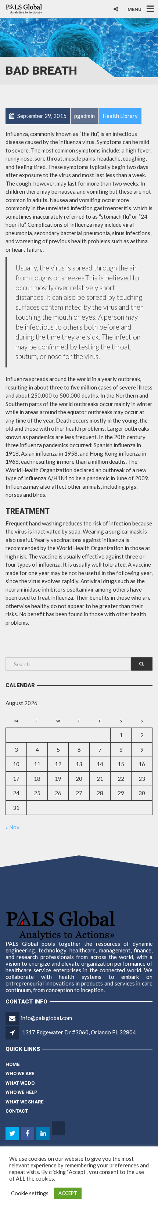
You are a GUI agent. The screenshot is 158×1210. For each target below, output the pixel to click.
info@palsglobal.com (46, 1018)
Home (12, 1064)
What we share (24, 1102)
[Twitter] (13, 1133)
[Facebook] (28, 1133)
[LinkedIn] (43, 1133)
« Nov (12, 827)
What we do (20, 1083)
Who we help (21, 1092)
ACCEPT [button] (67, 1193)
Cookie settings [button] (30, 1193)
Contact (17, 1111)
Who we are (20, 1073)
